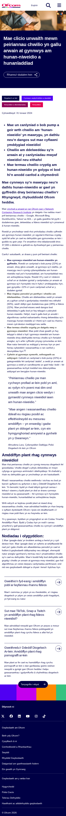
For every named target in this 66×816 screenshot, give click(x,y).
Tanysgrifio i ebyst (30, 684)
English (34, 5)
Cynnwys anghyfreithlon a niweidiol (37, 98)
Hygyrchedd (8, 786)
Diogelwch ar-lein (10, 98)
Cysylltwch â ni (9, 741)
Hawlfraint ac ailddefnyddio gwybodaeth (22, 803)
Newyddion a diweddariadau (15, 105)
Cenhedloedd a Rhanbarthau (16, 747)
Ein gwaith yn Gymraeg (13, 769)
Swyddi (5, 752)
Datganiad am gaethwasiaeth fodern (20, 763)
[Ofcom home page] (11, 5)
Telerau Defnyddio (11, 798)
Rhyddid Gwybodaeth (13, 758)
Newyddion (36, 105)
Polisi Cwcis (8, 792)
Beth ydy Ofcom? (10, 735)
